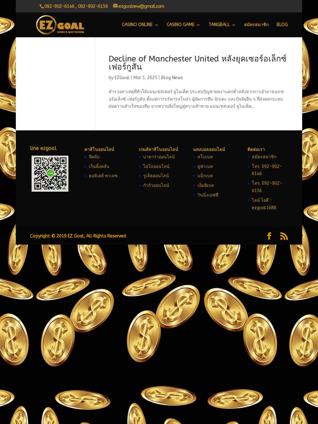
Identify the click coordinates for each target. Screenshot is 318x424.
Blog (282, 25)
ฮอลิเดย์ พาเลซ (103, 175)
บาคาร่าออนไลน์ (159, 157)
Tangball (219, 25)
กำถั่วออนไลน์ (156, 185)
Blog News (172, 77)
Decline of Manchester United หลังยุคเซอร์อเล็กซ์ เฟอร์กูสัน (198, 63)
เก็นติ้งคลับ (99, 166)
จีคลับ (94, 157)
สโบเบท (205, 157)
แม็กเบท (205, 175)
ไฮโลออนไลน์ (156, 166)
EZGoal (122, 77)
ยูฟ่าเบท (205, 166)
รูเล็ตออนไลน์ (156, 175)
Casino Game (180, 25)
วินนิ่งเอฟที (208, 195)
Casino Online (137, 25)
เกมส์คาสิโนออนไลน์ (158, 149)
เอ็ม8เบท (206, 185)
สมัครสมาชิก (256, 25)
